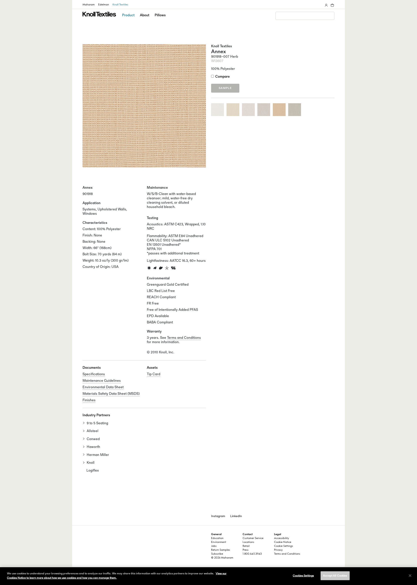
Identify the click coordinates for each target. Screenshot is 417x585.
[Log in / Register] (325, 4)
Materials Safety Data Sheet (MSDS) (111, 394)
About (144, 15)
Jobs (214, 546)
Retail (246, 546)
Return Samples (220, 550)
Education (217, 538)
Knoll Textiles (120, 4)
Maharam (89, 4)
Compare (222, 77)
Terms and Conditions (184, 338)
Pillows (160, 15)
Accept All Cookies (335, 575)
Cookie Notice (282, 542)
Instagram (218, 516)
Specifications (94, 374)
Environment (218, 542)
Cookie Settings (283, 546)
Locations (248, 542)
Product (128, 15)
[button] (129, 19)
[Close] (410, 575)
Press (245, 550)
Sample (225, 88)
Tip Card (153, 374)
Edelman (103, 4)
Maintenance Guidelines (102, 381)
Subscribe (217, 554)
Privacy (278, 550)
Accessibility (281, 538)
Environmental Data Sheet (103, 387)
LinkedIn (236, 516)
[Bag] (332, 4)
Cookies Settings (303, 575)
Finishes (89, 400)
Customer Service (253, 538)
